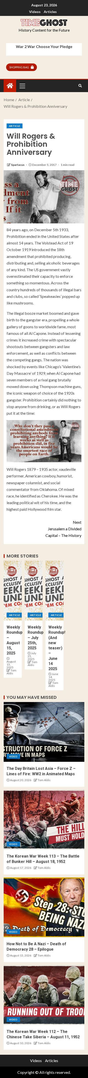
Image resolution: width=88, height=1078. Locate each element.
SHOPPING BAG (19, 67)
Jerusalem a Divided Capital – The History (63, 529)
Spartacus (18, 165)
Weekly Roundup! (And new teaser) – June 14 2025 (56, 648)
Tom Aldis (11, 671)
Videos (35, 12)
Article (14, 125)
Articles (50, 12)
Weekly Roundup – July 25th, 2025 (36, 637)
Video (13, 756)
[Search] (80, 85)
